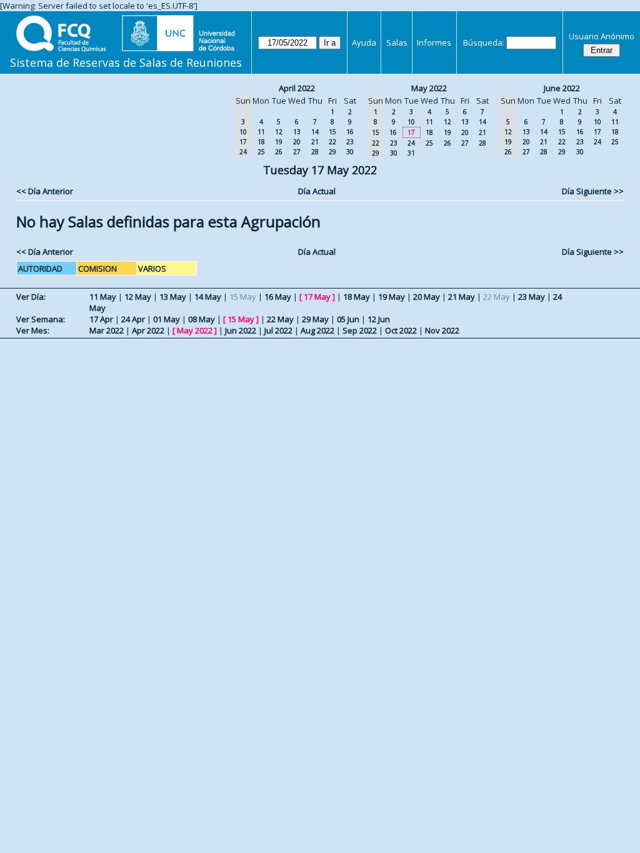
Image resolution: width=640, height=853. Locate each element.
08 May (201, 319)
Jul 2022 (278, 330)
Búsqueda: (483, 42)
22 (332, 141)
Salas (397, 42)
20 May (426, 296)
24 (411, 143)
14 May (207, 296)
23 (350, 141)
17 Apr (101, 319)
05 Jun (348, 319)
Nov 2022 (442, 330)
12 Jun (379, 319)
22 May (280, 319)
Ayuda (364, 42)
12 (278, 131)
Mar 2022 (106, 330)
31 (411, 153)
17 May (317, 296)
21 (315, 141)
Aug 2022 (317, 330)
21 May (461, 296)
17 (411, 132)
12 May (137, 296)
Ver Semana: (40, 319)
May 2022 (429, 88)
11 (261, 131)
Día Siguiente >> (593, 191)
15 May (241, 319)
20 (297, 141)
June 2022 (562, 88)
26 (278, 151)
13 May (172, 296)
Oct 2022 (401, 330)
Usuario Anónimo (601, 36)
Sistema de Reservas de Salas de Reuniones (126, 62)
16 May (277, 296)
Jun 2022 (240, 330)
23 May (531, 296)
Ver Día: (31, 296)
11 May (102, 296)
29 (332, 151)
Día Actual (317, 191)
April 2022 (297, 88)
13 (297, 131)
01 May (166, 319)
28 (315, 151)
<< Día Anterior (44, 191)
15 (332, 131)
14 (315, 131)
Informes (434, 42)
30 (350, 151)
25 (261, 151)
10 (411, 121)
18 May (356, 296)
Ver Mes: (32, 330)
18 (261, 141)
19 (278, 141)
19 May (391, 296)
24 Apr (133, 319)
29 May (315, 319)
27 (297, 151)
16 (350, 131)
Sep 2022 (359, 330)
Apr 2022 (148, 330)
